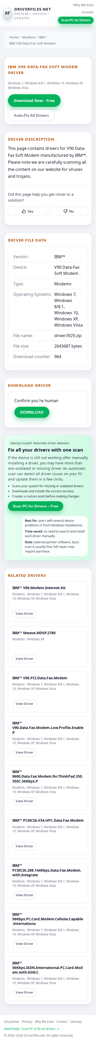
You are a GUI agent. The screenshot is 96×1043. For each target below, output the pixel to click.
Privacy (27, 1021)
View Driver (24, 613)
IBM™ (59, 256)
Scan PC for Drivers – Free (35, 506)
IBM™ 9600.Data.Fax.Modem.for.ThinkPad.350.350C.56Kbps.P (47, 776)
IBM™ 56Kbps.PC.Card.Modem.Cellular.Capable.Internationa (47, 919)
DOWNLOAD (32, 412)
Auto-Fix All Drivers (31, 115)
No (71, 211)
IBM (42, 37)
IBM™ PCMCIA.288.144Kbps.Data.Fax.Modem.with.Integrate (46, 870)
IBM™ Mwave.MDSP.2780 (34, 632)
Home (14, 37)
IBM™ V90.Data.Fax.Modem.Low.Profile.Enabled (47, 728)
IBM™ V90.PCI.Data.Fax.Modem (39, 677)
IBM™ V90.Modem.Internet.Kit (39, 587)
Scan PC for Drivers (75, 20)
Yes (30, 211)
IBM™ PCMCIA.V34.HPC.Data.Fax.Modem (48, 820)
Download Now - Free (34, 100)
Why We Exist (83, 5)
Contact (88, 12)
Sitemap (76, 1021)
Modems (29, 37)
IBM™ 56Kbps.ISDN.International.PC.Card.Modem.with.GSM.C (47, 968)
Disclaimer (11, 1021)
